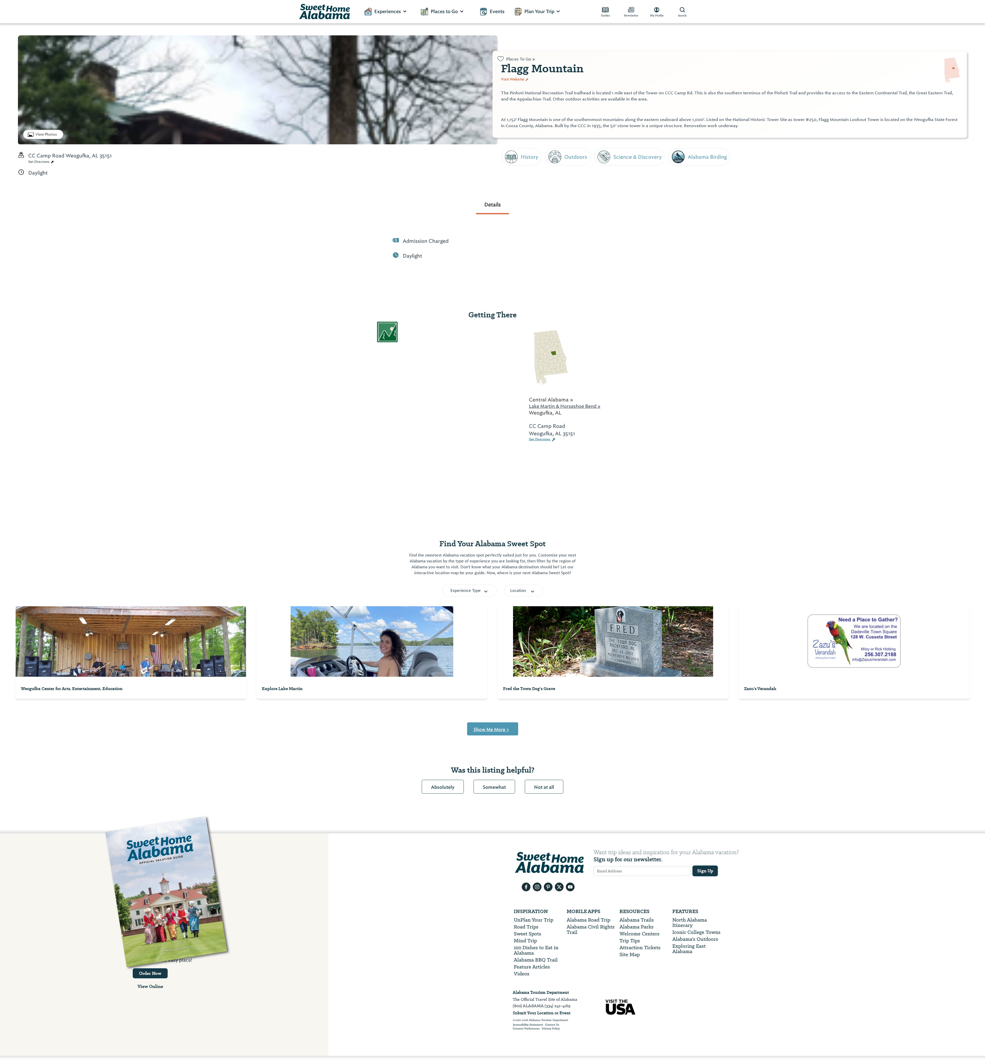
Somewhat (494, 787)
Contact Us (552, 1024)
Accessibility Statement (528, 1024)
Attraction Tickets (640, 947)
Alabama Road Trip (588, 920)
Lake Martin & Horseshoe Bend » (564, 406)
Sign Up (705, 871)
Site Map (629, 954)
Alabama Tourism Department (541, 992)
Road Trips (526, 926)
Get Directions (39, 162)
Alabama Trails (636, 920)
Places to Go (444, 11)
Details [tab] (492, 204)
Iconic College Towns (696, 932)
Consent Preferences (526, 1028)
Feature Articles (532, 966)
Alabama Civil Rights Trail (591, 929)
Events (497, 11)
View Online (150, 986)
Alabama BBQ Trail (536, 960)
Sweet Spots (527, 933)
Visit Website (513, 79)
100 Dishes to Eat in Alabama (536, 950)
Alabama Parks (636, 926)
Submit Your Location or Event (541, 1013)
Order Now (150, 973)
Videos (521, 973)
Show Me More (491, 729)
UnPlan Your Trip (533, 920)
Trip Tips (629, 940)
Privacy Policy (551, 1028)
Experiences (387, 11)
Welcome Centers (639, 933)
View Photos (46, 134)
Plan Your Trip (539, 11)
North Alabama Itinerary (689, 922)
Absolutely (443, 787)
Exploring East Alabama (689, 948)
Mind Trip (525, 940)
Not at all (544, 787)
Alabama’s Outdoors (695, 939)
